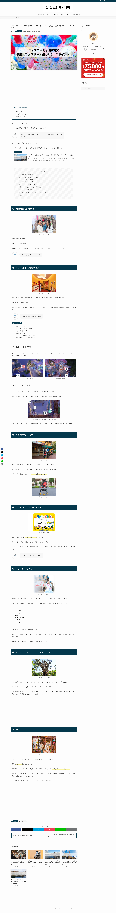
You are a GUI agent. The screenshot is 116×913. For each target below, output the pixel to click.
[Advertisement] (44, 87)
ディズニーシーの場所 (27, 181)
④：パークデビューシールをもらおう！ (30, 187)
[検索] (104, 1)
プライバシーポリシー (60, 908)
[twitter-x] (100, 1)
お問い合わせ (70, 908)
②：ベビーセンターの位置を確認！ (29, 177)
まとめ (21, 195)
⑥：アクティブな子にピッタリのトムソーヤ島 (32, 192)
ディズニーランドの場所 (28, 179)
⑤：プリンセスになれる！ (27, 189)
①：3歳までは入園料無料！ (27, 174)
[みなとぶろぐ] (58, 8)
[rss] (102, 1)
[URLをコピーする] (71, 829)
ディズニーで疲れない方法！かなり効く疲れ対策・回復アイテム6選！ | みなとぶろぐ (51, 155)
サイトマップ (50, 908)
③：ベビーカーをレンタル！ (27, 184)
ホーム (44, 908)
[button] (16, 829)
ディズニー (19, 31)
